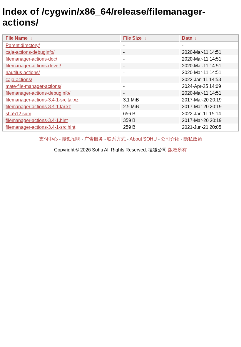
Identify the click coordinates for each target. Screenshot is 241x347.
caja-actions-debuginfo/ (30, 52)
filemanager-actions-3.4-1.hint (37, 120)
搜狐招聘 (71, 138)
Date (187, 38)
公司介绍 (170, 138)
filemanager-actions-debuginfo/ (38, 93)
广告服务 (93, 138)
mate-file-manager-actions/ (33, 86)
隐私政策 (192, 138)
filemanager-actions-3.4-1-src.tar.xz (42, 99)
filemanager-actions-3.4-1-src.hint (40, 127)
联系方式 (116, 138)
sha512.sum (18, 113)
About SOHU (143, 138)
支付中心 (48, 138)
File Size (132, 38)
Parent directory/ (23, 45)
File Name (17, 38)
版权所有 (177, 149)
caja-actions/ (19, 79)
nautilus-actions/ (23, 72)
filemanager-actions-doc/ (31, 58)
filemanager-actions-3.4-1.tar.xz (38, 106)
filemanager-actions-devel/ (33, 65)
